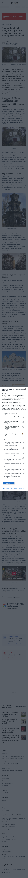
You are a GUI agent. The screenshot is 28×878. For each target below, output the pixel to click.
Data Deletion (6, 488)
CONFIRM (8, 483)
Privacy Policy (22, 488)
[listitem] (14, 414)
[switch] (23, 417)
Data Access (14, 488)
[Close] (25, 389)
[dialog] (14, 439)
